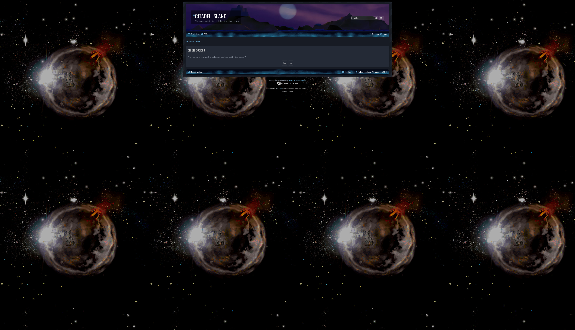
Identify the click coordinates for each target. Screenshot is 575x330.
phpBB (279, 88)
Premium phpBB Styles (297, 80)
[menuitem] (204, 34)
